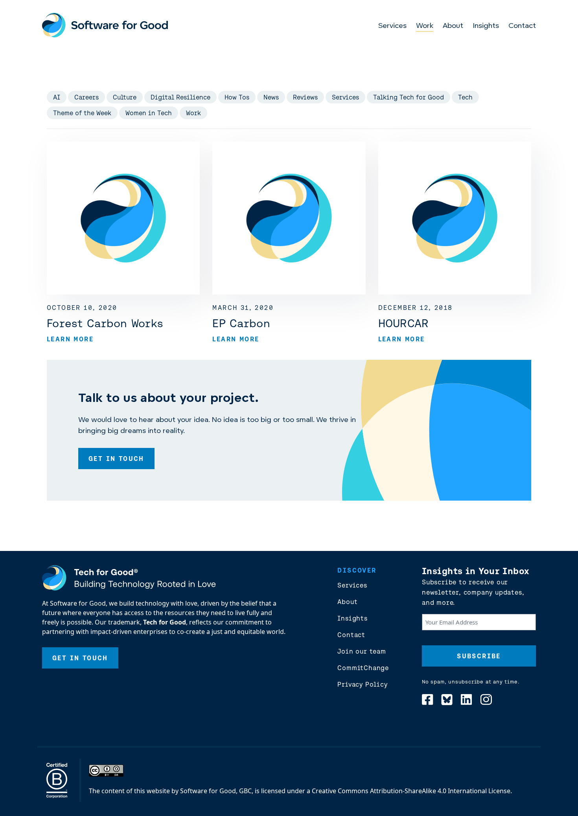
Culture (124, 97)
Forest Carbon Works (105, 323)
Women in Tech (148, 112)
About (453, 26)
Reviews (305, 97)
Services (392, 26)
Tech (465, 97)
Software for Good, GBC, (216, 791)
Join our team (361, 651)
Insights (486, 26)
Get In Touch (116, 458)
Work (424, 26)
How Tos (237, 97)
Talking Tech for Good (408, 97)
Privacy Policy (362, 684)
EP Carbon (241, 323)
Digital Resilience (180, 97)
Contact (522, 26)
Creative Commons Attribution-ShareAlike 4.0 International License (411, 791)
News (271, 97)
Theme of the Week (82, 112)
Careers (86, 97)
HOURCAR (403, 323)
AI (56, 97)
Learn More (70, 339)
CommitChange (363, 667)
